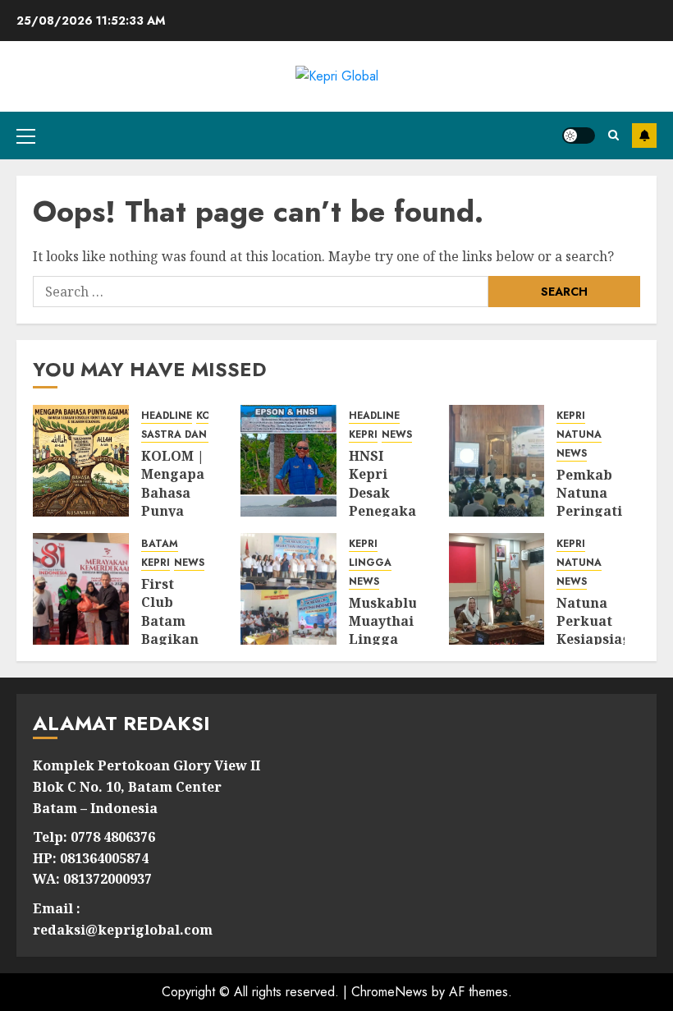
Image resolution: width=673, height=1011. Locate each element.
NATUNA (579, 435)
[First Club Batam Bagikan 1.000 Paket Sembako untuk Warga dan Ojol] (81, 589)
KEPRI (363, 435)
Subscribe (644, 135)
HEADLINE (166, 416)
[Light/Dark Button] (578, 135)
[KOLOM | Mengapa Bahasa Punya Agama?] (81, 461)
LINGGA (370, 563)
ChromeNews (389, 991)
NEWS (397, 435)
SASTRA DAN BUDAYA (196, 435)
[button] (25, 135)
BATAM (159, 544)
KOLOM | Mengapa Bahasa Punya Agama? (172, 493)
